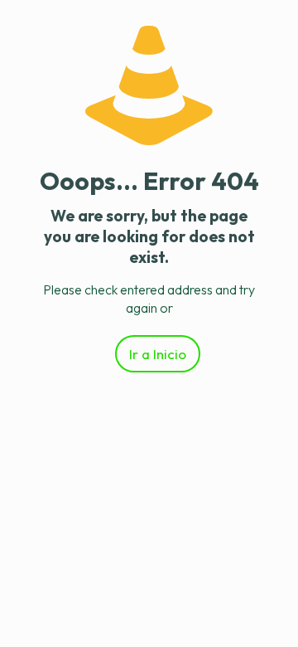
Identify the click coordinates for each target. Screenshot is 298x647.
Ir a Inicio (157, 353)
